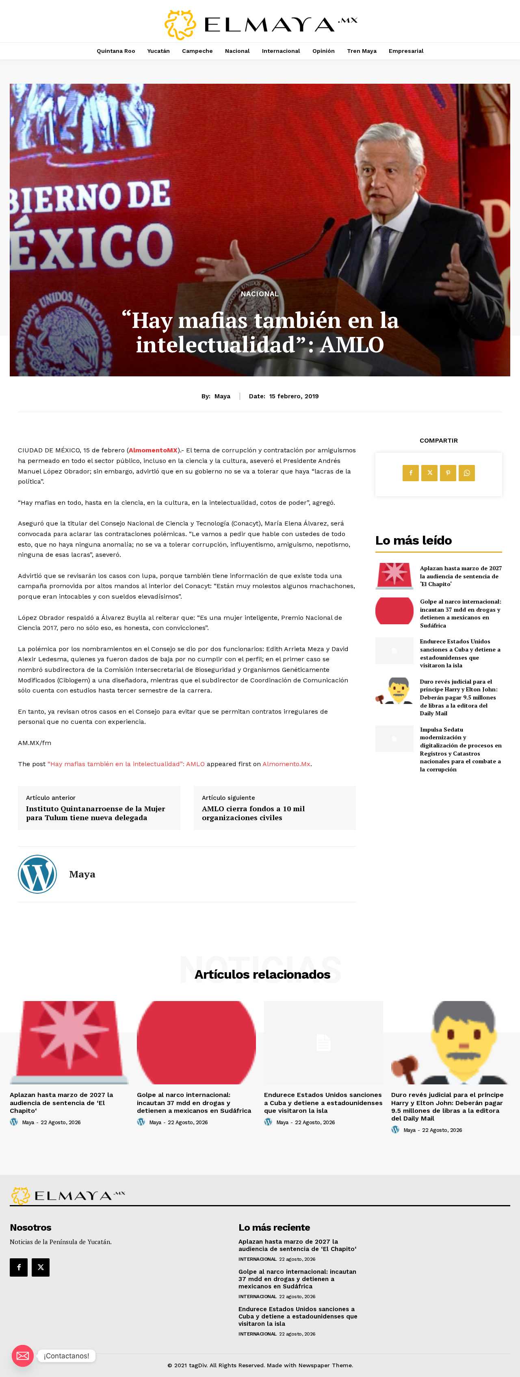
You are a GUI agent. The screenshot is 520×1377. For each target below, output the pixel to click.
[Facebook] (411, 473)
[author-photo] (15, 1122)
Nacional (260, 294)
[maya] (37, 874)
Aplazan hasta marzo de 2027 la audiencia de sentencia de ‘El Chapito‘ (461, 576)
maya (222, 396)
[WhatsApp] (467, 473)
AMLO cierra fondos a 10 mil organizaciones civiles (253, 813)
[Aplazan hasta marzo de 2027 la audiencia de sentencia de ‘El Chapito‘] (394, 576)
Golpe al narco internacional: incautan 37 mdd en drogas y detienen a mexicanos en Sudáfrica (460, 613)
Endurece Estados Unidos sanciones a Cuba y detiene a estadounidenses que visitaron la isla (460, 653)
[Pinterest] (448, 473)
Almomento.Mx (286, 764)
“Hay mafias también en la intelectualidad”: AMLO (126, 764)
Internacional (257, 1259)
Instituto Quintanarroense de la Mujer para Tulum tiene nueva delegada (95, 813)
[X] (429, 473)
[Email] (23, 1356)
